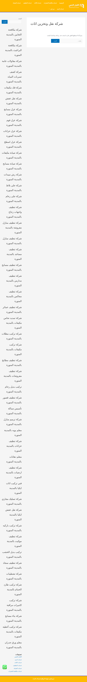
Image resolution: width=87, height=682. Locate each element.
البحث (20, 18)
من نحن (52, 9)
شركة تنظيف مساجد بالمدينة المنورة (14, 254)
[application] (49, 9)
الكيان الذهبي (18, 657)
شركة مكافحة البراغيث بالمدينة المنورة (13, 50)
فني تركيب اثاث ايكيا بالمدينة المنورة (14, 488)
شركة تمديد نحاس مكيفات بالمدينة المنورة (13, 323)
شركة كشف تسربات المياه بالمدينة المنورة (14, 76)
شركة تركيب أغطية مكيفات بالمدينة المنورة (12, 631)
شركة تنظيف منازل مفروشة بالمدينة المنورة (12, 227)
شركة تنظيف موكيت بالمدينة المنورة (14, 541)
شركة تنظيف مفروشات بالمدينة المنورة (13, 376)
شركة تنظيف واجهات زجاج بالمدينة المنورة (14, 212)
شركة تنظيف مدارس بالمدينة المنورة (14, 280)
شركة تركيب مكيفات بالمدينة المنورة (14, 349)
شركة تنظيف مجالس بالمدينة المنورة (14, 296)
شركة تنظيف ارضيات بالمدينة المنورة (14, 472)
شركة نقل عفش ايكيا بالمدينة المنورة (13, 514)
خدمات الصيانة (17, 3)
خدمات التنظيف (27, 3)
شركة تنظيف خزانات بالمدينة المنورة (14, 446)
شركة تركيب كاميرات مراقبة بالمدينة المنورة (14, 605)
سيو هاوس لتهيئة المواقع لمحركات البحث (43, 679)
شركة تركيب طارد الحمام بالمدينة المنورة (13, 589)
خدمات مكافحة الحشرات (50, 3)
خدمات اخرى (60, 9)
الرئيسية (61, 3)
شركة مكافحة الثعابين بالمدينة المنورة (14, 34)
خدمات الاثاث (37, 3)
